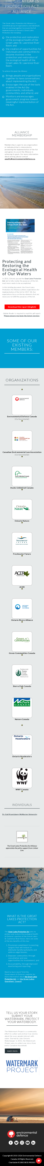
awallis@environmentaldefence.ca (20, 159)
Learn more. (12, 1051)
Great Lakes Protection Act (18, 932)
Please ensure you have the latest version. (21, 316)
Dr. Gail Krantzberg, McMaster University (19, 814)
